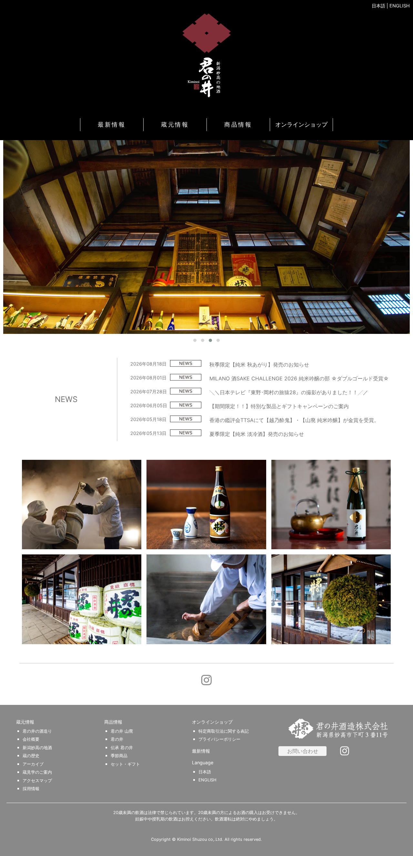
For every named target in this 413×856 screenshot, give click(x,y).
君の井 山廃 (122, 731)
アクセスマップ (37, 780)
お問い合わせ (302, 751)
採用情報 (31, 788)
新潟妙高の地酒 (37, 747)
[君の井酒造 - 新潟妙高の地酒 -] (206, 55)
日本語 (378, 5)
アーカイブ (33, 764)
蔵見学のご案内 (37, 772)
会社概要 (31, 739)
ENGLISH (399, 5)
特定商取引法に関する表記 (223, 731)
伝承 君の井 (122, 747)
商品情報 (238, 124)
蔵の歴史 (31, 755)
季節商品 (119, 755)
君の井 (117, 739)
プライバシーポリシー (219, 739)
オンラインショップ (301, 124)
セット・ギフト (125, 764)
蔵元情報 (175, 124)
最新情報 (112, 124)
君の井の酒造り (37, 731)
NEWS (66, 399)
